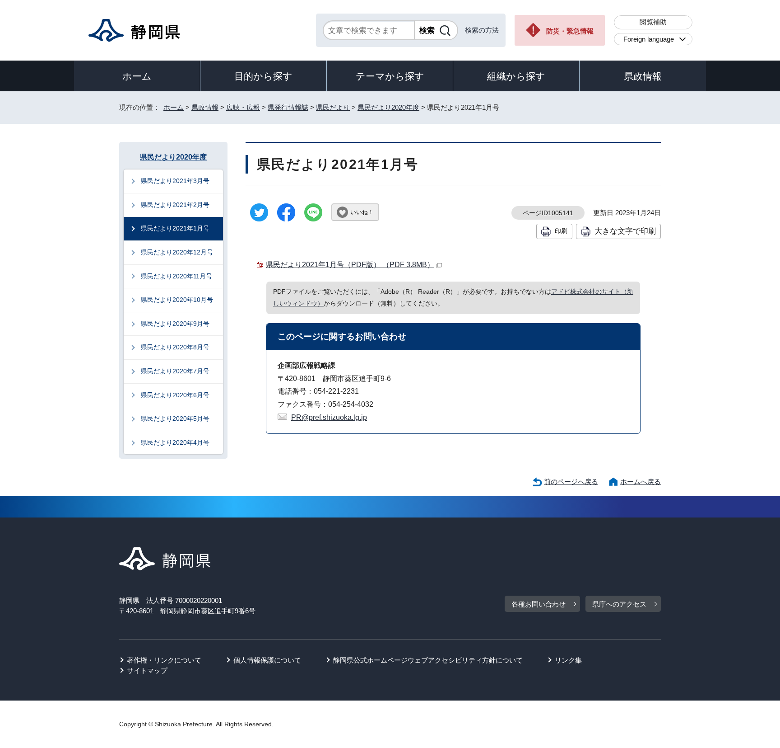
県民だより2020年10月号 (177, 299)
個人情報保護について (267, 660)
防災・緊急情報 (570, 31)
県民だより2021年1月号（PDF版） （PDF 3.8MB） (350, 264)
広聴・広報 (243, 107)
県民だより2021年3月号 (175, 180)
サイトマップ (147, 670)
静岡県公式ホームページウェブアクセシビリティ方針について (428, 660)
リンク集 (568, 660)
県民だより (333, 107)
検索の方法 (482, 30)
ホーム (137, 76)
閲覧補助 (653, 22)
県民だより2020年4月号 (175, 442)
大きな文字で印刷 (625, 230)
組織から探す (516, 76)
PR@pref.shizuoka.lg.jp (329, 417)
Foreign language (648, 39)
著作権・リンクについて (164, 660)
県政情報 (643, 76)
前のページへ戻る (571, 481)
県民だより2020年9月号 (175, 323)
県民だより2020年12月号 (177, 252)
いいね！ (362, 212)
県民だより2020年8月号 (175, 347)
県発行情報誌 (288, 107)
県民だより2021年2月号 (175, 204)
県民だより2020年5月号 (175, 418)
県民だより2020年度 (388, 107)
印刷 (561, 231)
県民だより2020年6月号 (175, 395)
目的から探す (263, 76)
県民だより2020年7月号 (175, 371)
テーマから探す (390, 76)
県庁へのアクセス (619, 604)
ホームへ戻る (640, 481)
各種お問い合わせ (538, 604)
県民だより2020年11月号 (176, 276)
